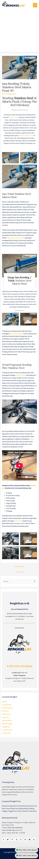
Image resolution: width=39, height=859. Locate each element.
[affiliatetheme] (34, 839)
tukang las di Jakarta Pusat (15, 238)
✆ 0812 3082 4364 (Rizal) (19, 666)
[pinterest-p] (13, 839)
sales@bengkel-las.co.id (19, 673)
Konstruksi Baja (7, 708)
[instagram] (21, 839)
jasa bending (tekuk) (16, 334)
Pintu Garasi (6, 714)
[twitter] (8, 839)
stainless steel (13, 117)
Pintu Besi (5, 711)
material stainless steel (26, 135)
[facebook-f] (4, 839)
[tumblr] (17, 839)
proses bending (21, 375)
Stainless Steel (11, 94)
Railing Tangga (7, 723)
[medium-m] (26, 839)
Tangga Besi (6, 727)
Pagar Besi (5, 717)
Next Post (19, 572)
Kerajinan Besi (6, 705)
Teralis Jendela (7, 730)
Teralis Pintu (6, 733)
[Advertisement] (19, 29)
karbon (31, 439)
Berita (4, 94)
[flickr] (30, 839)
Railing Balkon (7, 720)
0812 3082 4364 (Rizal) (15, 828)
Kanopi (4, 701)
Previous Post (20, 566)
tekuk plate (18, 521)
